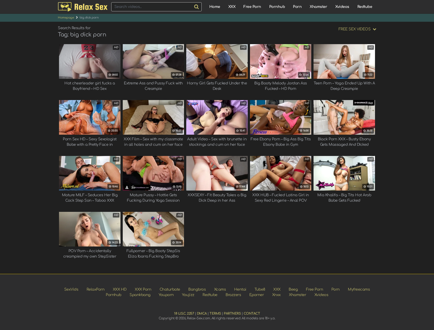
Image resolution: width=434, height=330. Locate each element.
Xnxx (276, 295)
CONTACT (252, 313)
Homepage (66, 17)
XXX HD (120, 289)
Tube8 (260, 289)
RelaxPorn (96, 289)
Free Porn (252, 7)
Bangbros (197, 289)
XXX (232, 7)
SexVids (71, 289)
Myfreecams (359, 289)
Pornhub (277, 7)
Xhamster (318, 7)
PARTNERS (232, 313)
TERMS (215, 313)
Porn (297, 7)
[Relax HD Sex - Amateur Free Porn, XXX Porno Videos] (83, 7)
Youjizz (188, 295)
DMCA (202, 313)
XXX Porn (143, 289)
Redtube (364, 7)
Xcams (220, 289)
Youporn (166, 295)
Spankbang (140, 295)
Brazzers (233, 295)
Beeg (293, 289)
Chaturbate (170, 289)
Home (214, 7)
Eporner (256, 295)
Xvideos (342, 7)
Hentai (240, 289)
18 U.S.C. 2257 (184, 313)
